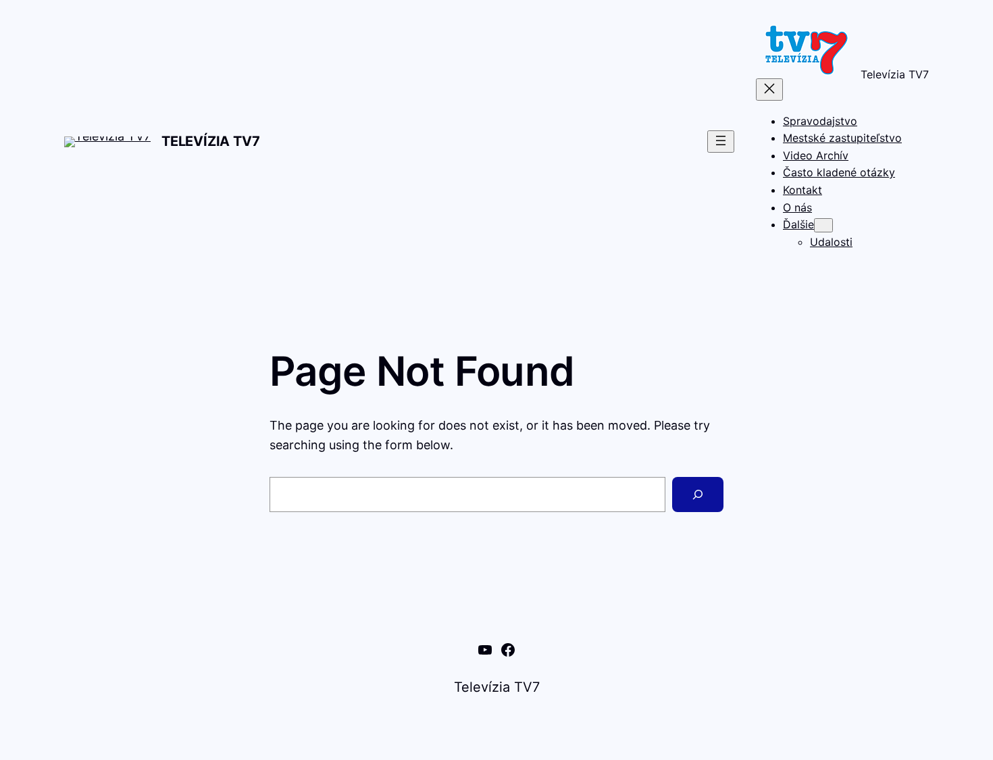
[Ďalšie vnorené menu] (823, 225)
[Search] (697, 494)
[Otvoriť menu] (720, 141)
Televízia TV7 (210, 141)
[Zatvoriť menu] (769, 89)
